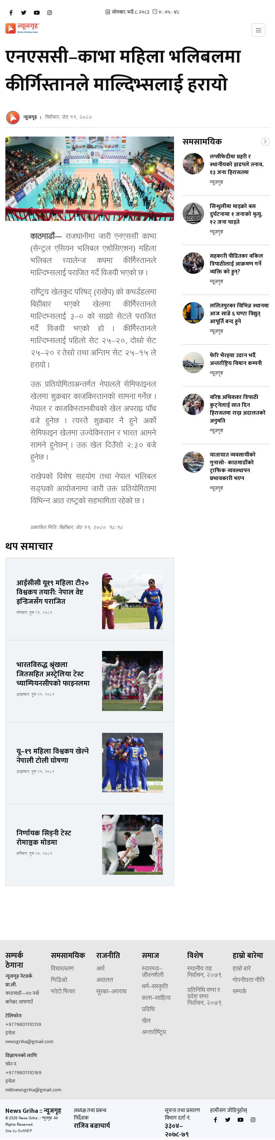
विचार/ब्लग (62, 969)
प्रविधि (148, 1010)
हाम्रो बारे (242, 969)
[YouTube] (36, 13)
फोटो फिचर (63, 992)
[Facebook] (10, 13)
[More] (265, 141)
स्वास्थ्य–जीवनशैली (153, 972)
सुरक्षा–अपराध (111, 992)
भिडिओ (59, 980)
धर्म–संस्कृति (155, 987)
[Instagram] (49, 13)
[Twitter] (23, 13)
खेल (146, 1021)
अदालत (104, 980)
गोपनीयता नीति (249, 980)
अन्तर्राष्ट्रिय (154, 1033)
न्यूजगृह (30, 117)
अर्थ (100, 969)
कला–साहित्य (156, 998)
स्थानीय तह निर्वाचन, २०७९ (204, 972)
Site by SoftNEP (18, 1131)
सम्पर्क (239, 992)
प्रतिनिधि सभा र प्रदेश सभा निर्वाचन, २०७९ (204, 997)
